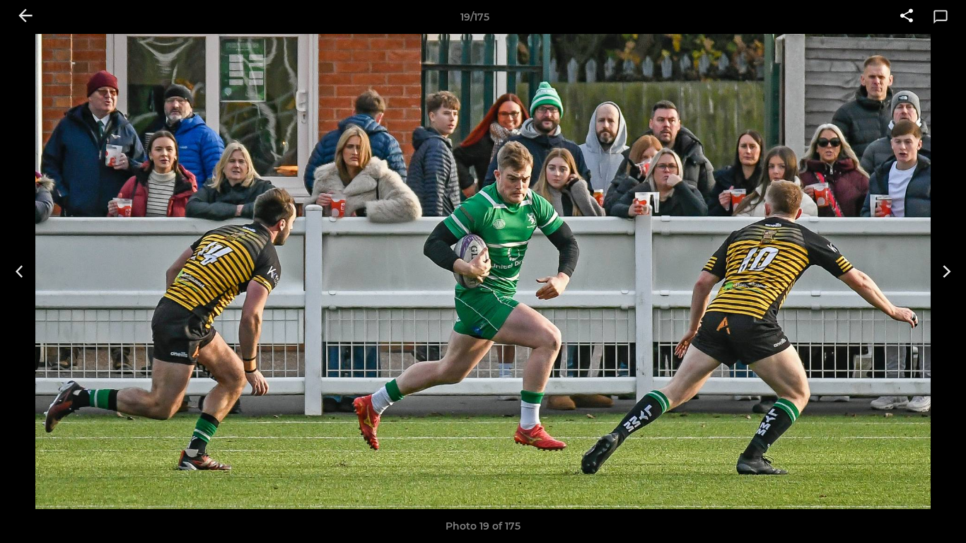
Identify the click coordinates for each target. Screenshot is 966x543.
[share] (906, 17)
